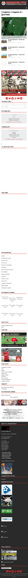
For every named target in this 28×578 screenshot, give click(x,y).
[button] (26, 8)
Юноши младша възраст (7, 325)
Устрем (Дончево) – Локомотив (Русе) (16, 40)
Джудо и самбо (4, 375)
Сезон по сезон (4, 278)
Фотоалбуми (4, 271)
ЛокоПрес (19, 42)
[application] (14, 340)
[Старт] (3, 345)
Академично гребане (6, 367)
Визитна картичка (5, 274)
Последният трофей (6, 287)
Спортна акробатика (6, 379)
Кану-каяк (3, 376)
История (3, 276)
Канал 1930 (4, 281)
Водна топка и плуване (6, 372)
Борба (2, 370)
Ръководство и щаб (6, 258)
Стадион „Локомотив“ (6, 283)
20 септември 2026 (14, 130)
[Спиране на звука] (22, 345)
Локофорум (4, 388)
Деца (2, 327)
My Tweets (3, 479)
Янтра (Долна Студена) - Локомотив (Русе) (14, 139)
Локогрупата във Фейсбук (7, 387)
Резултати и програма (6, 265)
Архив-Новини (4, 285)
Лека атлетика (4, 378)
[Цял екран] (25, 345)
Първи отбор (4, 260)
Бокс (2, 369)
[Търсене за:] (14, 106)
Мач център (4, 262)
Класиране (3, 267)
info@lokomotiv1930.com (9, 461)
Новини (3, 256)
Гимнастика (4, 373)
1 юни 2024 (14, 115)
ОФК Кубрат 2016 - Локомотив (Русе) (14, 122)
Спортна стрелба (5, 381)
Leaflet (4, 36)
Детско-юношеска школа (7, 269)
